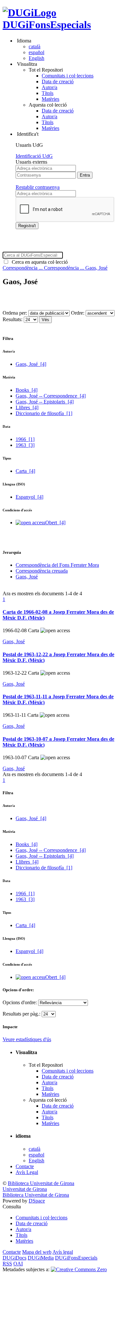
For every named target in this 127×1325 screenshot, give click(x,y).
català (34, 46)
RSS (7, 1263)
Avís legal (62, 1252)
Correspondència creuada (42, 571)
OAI (18, 1263)
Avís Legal (27, 1172)
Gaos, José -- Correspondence (51, 396)
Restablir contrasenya (38, 187)
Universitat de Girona (25, 1189)
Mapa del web (36, 1252)
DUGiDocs (14, 1258)
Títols (47, 93)
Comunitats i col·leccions (67, 75)
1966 (25, 439)
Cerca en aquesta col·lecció (38, 262)
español (36, 52)
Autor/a (49, 87)
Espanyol (29, 497)
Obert (55, 522)
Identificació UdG (34, 156)
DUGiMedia (41, 1258)
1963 (25, 445)
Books (26, 390)
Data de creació (58, 81)
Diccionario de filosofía (44, 413)
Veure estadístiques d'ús (27, 1039)
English (36, 58)
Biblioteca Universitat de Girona (41, 1183)
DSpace (37, 1200)
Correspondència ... (23, 268)
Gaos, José (96, 268)
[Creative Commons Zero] (79, 1269)
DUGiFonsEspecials (47, 24)
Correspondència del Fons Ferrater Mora (57, 565)
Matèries (50, 99)
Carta (25, 471)
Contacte (25, 1166)
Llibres (27, 407)
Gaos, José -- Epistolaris (45, 401)
